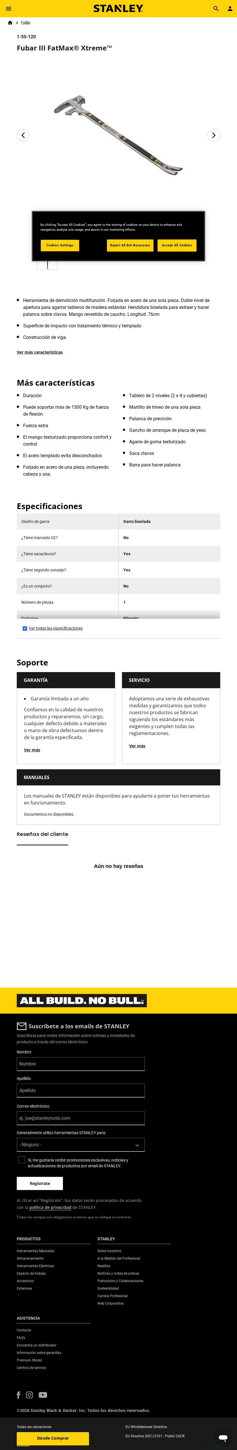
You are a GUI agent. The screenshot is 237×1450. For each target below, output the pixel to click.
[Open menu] (8, 8)
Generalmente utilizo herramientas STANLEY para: (61, 1132)
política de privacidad (50, 1207)
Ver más (32, 750)
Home (10, 23)
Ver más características (40, 352)
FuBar (25, 22)
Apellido (24, 1078)
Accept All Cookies (177, 245)
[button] (18, 1395)
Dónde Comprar (53, 1438)
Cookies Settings (59, 245)
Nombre (24, 1052)
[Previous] (23, 135)
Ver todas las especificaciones (56, 628)
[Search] (216, 8)
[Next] (214, 135)
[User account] (230, 8)
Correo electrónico (33, 1106)
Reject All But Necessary (130, 245)
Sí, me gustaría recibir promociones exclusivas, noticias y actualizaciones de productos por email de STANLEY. (78, 1163)
